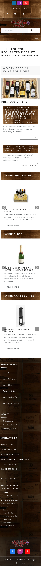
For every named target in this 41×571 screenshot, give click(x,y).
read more (12, 226)
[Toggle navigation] (37, 38)
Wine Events (8, 373)
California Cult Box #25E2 (17, 210)
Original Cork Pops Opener (16, 330)
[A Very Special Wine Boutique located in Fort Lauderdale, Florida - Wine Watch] (20, 23)
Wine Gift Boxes (10, 379)
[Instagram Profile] (19, 3)
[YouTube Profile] (26, 3)
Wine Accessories (11, 403)
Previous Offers (10, 391)
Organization (8, 421)
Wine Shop (8, 385)
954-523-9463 (21, 9)
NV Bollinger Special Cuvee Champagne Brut (18, 269)
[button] (4, 207)
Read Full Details (28, 137)
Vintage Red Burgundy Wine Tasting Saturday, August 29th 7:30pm (20, 149)
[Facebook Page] (14, 3)
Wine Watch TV (10, 397)
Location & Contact (11, 425)
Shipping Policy (9, 429)
